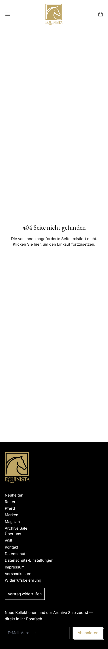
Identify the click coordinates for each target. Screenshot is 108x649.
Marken (11, 514)
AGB (8, 540)
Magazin (12, 521)
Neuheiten (14, 495)
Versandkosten (18, 573)
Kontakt (11, 547)
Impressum (15, 567)
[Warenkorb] (100, 14)
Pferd (10, 508)
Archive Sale (16, 528)
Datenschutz (16, 553)
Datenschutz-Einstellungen (29, 560)
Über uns (13, 533)
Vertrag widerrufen (25, 593)
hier (37, 244)
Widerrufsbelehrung (23, 580)
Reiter (10, 501)
